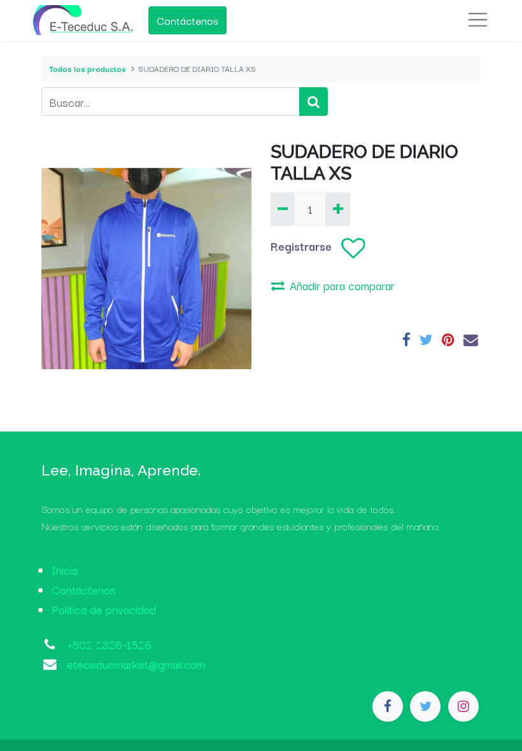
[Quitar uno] (283, 209)
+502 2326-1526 (109, 644)
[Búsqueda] (313, 101)
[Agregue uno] (337, 209)
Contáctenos (187, 20)
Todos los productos (87, 68)
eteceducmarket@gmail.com (136, 664)
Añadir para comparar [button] (342, 285)
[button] (353, 248)
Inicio (65, 570)
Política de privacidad (104, 609)
